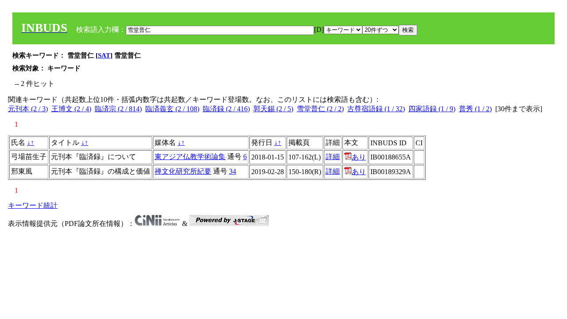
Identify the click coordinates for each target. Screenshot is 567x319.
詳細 (333, 156)
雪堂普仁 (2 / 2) (320, 109)
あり (359, 157)
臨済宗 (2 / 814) (118, 109)
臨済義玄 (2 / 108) (172, 109)
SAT (104, 55)
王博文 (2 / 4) (71, 109)
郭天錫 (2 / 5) (273, 109)
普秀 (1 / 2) (475, 109)
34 (232, 171)
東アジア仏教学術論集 (190, 156)
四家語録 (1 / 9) (431, 109)
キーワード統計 (33, 205)
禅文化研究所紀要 (183, 171)
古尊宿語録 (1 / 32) (376, 109)
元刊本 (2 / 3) (28, 109)
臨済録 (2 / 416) (226, 109)
